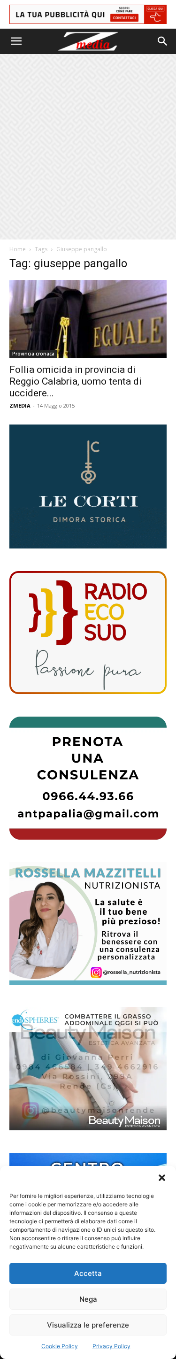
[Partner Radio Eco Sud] (88, 632)
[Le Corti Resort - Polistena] (88, 486)
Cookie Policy (59, 1346)
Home (17, 249)
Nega (88, 1299)
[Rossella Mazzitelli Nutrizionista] (88, 923)
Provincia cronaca (33, 353)
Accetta (88, 1273)
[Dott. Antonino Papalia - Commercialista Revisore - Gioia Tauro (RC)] (88, 778)
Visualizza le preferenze (88, 1324)
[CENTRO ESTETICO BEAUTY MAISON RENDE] (88, 1068)
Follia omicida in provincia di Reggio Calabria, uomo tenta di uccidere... (75, 381)
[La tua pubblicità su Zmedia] (88, 14)
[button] (162, 1177)
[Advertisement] (88, 147)
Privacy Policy (111, 1346)
